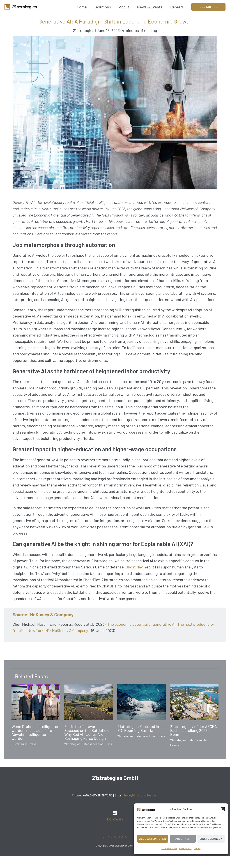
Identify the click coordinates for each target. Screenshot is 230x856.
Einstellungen (211, 838)
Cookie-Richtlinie (169, 848)
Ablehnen (182, 838)
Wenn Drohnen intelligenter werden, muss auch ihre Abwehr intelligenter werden (35, 732)
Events (174, 745)
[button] (223, 809)
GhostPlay (134, 567)
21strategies (83, 30)
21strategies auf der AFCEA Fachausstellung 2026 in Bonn (193, 730)
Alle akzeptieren (152, 838)
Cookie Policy (124, 837)
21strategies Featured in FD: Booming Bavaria (138, 728)
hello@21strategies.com (141, 795)
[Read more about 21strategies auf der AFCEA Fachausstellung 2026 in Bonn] (194, 701)
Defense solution (92, 744)
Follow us (115, 819)
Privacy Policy (185, 848)
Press (32, 744)
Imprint (197, 848)
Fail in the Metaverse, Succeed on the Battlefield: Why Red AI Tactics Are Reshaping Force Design (87, 732)
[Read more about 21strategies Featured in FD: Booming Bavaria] (141, 701)
